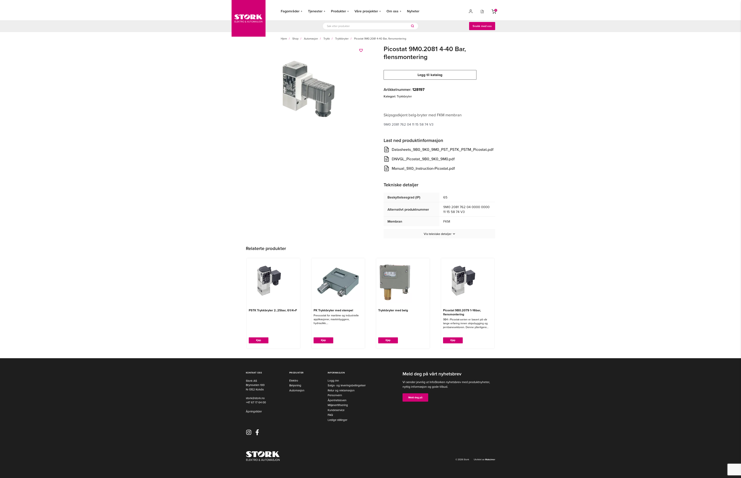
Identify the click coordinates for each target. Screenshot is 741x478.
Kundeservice (336, 410)
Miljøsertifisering (338, 405)
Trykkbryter (342, 39)
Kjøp (258, 340)
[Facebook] (257, 432)
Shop (295, 39)
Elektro (293, 380)
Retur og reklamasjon (341, 390)
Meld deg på (415, 397)
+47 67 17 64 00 (256, 402)
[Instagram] (249, 432)
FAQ (330, 415)
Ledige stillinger (337, 420)
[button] (362, 50)
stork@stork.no (255, 398)
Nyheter (413, 11)
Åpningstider (254, 411)
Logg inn (333, 380)
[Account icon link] (470, 11)
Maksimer (490, 459)
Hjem (284, 39)
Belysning (295, 385)
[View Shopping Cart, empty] (493, 11)
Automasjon (311, 39)
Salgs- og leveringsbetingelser (347, 385)
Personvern (335, 395)
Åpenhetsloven (337, 400)
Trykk (326, 39)
